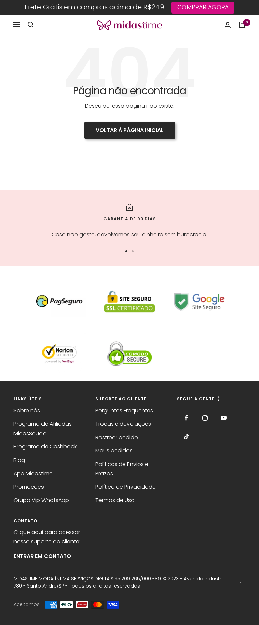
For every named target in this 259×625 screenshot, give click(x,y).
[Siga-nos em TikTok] (186, 436)
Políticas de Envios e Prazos (121, 468)
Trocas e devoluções (123, 424)
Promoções (28, 487)
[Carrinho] (242, 25)
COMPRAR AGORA (203, 7)
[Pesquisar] (31, 25)
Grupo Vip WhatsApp (41, 500)
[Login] (228, 25)
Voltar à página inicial (130, 130)
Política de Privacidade (125, 487)
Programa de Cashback (45, 446)
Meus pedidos (114, 450)
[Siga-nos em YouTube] (223, 418)
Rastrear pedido (116, 437)
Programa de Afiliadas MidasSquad (42, 428)
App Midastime (33, 473)
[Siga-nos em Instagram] (205, 418)
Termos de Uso (115, 500)
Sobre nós (26, 410)
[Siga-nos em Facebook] (186, 418)
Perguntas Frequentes (124, 410)
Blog (19, 460)
